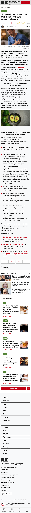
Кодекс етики (5, 485)
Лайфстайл (6, 437)
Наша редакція (5, 487)
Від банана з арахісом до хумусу (15, 237)
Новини (5, 424)
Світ (4, 414)
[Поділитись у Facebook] (4, 262)
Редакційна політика (7, 482)
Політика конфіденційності (9, 475)
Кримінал (6, 420)
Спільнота (25, 2)
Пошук (19, 511)
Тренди (5, 427)
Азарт (5, 453)
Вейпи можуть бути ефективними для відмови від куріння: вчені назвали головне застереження (10, 327)
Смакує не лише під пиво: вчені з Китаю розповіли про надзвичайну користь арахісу (10, 361)
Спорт (5, 440)
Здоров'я (4, 11)
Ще (27, 511)
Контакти (4, 490)
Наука (5, 450)
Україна (5, 417)
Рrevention (20, 68)
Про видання (5, 469)
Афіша (5, 430)
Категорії (11, 511)
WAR (4, 410)
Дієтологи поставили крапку (13, 244)
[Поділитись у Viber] (26, 262)
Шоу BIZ (6, 433)
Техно (5, 407)
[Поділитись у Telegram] (19, 262)
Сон (4, 303)
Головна (4, 511)
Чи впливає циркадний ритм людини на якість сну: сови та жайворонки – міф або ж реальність (11, 309)
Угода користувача (7, 480)
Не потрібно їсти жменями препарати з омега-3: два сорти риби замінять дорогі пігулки (11, 344)
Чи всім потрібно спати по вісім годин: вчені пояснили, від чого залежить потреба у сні (10, 377)
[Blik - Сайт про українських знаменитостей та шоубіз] (4, 461)
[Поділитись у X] (11, 262)
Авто (4, 404)
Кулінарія (6, 447)
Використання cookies (8, 477)
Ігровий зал (4, 472)
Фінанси (6, 401)
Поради (5, 338)
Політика (6, 397)
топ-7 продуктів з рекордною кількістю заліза (15, 254)
